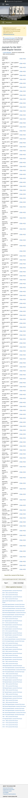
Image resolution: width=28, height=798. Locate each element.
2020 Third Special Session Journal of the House (13, 610)
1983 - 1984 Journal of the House (10, 702)
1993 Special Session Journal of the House (12, 682)
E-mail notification (7, 52)
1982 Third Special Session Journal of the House (13, 704)
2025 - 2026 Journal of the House (10, 592)
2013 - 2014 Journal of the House (10, 631)
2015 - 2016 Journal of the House (10, 626)
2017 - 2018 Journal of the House (10, 622)
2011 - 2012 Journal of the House (10, 637)
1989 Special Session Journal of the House (12, 688)
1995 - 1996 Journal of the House (10, 677)
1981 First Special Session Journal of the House (13, 714)
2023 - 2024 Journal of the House (10, 594)
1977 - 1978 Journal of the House (10, 722)
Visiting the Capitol (7, 791)
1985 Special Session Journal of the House (12, 698)
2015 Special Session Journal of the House (12, 624)
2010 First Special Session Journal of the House (13, 641)
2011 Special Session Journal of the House (12, 635)
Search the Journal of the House (14, 575)
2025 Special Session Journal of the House (12, 590)
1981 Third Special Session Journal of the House (13, 710)
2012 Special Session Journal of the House (12, 633)
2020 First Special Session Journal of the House (13, 614)
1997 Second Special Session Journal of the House (14, 669)
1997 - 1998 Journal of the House (10, 673)
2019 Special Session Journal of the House (12, 616)
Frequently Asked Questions (9, 794)
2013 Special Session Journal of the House (12, 628)
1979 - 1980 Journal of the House (10, 720)
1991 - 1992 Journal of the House (10, 686)
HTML (20, 58)
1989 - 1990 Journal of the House (10, 690)
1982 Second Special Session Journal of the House (14, 706)
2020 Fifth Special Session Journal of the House (13, 606)
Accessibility (6, 792)
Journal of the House (9, 38)
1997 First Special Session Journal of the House (13, 671)
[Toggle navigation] (3, 4)
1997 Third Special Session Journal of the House (13, 667)
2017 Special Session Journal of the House (12, 620)
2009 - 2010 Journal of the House (10, 643)
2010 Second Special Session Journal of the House (14, 639)
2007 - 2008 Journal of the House (10, 647)
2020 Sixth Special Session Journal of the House (13, 604)
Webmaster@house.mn (8, 34)
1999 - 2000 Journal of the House (10, 663)
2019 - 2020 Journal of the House (10, 618)
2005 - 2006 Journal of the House (10, 651)
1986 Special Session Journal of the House (12, 696)
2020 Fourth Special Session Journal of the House (13, 608)
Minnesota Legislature (14, 1)
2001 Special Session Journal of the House (12, 659)
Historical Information (8, 788)
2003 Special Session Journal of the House (12, 653)
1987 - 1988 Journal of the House (10, 694)
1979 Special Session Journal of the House (12, 718)
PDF (25, 58)
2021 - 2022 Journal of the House (10, 598)
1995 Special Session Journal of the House (12, 675)
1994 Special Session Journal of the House (12, 680)
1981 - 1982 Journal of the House (10, 716)
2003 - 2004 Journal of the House (10, 655)
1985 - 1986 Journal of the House (10, 700)
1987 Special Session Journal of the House (12, 692)
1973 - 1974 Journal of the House (10, 726)
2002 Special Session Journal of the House (12, 657)
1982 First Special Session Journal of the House (13, 708)
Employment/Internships (8, 789)
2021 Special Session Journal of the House (12, 596)
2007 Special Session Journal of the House (12, 645)
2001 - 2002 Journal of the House (10, 661)
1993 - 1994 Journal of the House (10, 684)
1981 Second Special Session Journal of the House (14, 712)
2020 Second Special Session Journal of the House (14, 612)
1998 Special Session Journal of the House (12, 665)
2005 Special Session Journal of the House (12, 649)
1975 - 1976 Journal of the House (10, 724)
